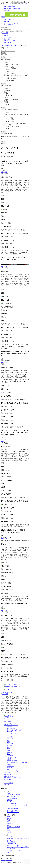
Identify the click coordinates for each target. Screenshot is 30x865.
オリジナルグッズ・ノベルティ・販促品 (16, 75)
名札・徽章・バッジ (11, 80)
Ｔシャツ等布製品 (10, 68)
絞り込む (3, 52)
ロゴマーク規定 (8, 783)
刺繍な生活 (10, 731)
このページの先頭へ (7, 692)
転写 (6, 97)
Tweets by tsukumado (6, 860)
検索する (3, 143)
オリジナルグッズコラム (11, 23)
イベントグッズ (11, 757)
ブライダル (10, 743)
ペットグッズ (11, 738)
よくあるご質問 (8, 25)
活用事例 (9, 726)
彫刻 (6, 92)
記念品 (9, 740)
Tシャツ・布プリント (11, 121)
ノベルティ (10, 737)
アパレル (9, 752)
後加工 (7, 103)
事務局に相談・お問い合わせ (12, 8)
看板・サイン (9, 66)
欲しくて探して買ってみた (14, 730)
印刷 (6, 62)
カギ (8, 769)
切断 (17, 45)
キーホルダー (11, 745)
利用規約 (6, 781)
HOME (6, 36)
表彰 (8, 742)
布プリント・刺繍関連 (11, 99)
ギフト (9, 735)
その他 (7, 104)
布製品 (9, 759)
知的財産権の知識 (12, 760)
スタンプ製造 (9, 118)
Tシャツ (9, 747)
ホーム (2, 45)
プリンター (8, 112)
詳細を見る (4, 172)
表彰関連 (8, 69)
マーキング (8, 95)
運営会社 (6, 10)
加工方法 (13, 45)
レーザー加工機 (9, 119)
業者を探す (7, 21)
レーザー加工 (11, 755)
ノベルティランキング (13, 771)
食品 (8, 754)
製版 (6, 101)
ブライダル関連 (9, 73)
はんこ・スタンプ (12, 733)
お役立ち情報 (11, 728)
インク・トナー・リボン (12, 127)
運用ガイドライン (9, 779)
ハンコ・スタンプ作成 (11, 64)
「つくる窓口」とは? (10, 19)
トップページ (8, 721)
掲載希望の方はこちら (10, 6)
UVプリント (10, 766)
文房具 (7, 71)
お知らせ (9, 767)
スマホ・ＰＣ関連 (10, 78)
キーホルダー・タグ (11, 77)
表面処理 (8, 90)
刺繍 (8, 749)
